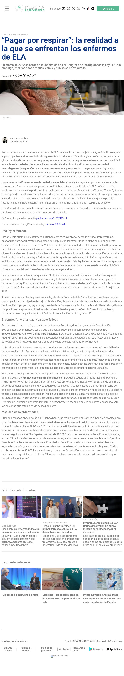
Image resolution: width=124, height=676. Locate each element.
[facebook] (15, 76)
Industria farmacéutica (54, 523)
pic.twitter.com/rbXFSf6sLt (51, 218)
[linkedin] (20, 76)
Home (5, 34)
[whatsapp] (29, 76)
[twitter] (24, 76)
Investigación (90, 520)
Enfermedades (19, 34)
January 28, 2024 (55, 224)
